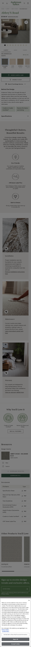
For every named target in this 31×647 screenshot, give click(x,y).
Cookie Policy (5, 631)
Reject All (15, 639)
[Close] (29, 600)
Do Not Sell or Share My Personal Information (15, 634)
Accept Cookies (15, 644)
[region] (15, 622)
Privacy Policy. (5, 629)
